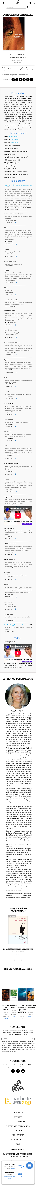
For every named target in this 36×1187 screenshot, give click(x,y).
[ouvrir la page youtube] (23, 1071)
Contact (18, 1130)
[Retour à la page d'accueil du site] (18, 2)
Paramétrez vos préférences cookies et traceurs (17, 1155)
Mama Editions (14, 136)
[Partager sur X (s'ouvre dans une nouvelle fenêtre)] (16, 79)
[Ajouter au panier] (29, 1165)
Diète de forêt (14, 1006)
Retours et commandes (18, 1126)
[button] (14, 33)
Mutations (20, 60)
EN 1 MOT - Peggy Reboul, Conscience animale (17, 625)
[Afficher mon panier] (30, 3)
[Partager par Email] (20, 79)
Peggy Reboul (15, 54)
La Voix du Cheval (5, 1007)
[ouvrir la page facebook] (13, 1071)
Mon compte (18, 1135)
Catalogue (18, 1112)
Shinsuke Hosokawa (18, 952)
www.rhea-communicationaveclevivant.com (19, 897)
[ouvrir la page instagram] (18, 1071)
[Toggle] (3, 2)
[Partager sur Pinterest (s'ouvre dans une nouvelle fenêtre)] (28, 79)
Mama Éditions (18, 1121)
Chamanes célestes (31, 1006)
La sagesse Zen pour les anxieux (18, 949)
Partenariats (18, 1139)
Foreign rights (17, 1149)
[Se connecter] (32, 3)
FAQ (18, 1144)
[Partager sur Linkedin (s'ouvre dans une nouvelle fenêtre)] (24, 79)
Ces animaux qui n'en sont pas (22, 1008)
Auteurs (18, 1117)
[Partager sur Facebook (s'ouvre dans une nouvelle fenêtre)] (13, 79)
